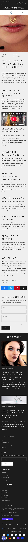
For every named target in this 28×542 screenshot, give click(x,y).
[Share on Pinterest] (17, 288)
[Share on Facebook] (4, 288)
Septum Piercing (16, 55)
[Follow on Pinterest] (14, 524)
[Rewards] (3, 538)
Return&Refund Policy (6, 445)
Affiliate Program (5, 475)
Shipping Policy (5, 442)
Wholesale (3, 472)
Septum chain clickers (6, 72)
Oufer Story (4, 488)
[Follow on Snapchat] (25, 524)
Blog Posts (4, 490)
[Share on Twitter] (11, 288)
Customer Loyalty (5, 477)
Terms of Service (14, 302)
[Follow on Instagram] (10, 524)
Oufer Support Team (6, 480)
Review (3, 440)
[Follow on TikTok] (21, 524)
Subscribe (7, 464)
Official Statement (5, 500)
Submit (6, 328)
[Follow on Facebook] (2, 524)
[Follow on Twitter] (6, 524)
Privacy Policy (4, 302)
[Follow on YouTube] (18, 524)
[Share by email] (23, 288)
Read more (3, 391)
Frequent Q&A (4, 493)
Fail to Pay (3, 447)
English (22, 528)
